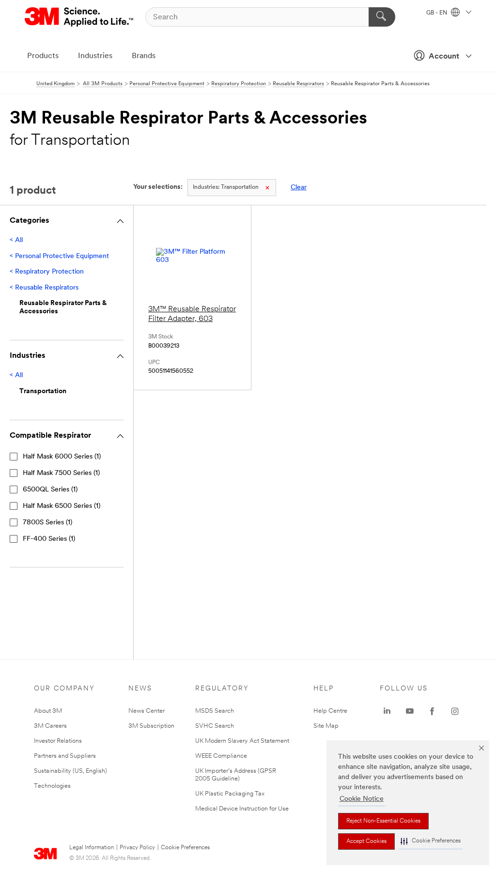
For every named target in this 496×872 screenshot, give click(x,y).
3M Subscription (151, 726)
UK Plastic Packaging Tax (229, 794)
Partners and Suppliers (65, 756)
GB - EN (437, 13)
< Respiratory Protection (47, 271)
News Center (146, 711)
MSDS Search (214, 711)
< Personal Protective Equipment (59, 256)
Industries (95, 56)
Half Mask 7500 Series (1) (61, 473)
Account (444, 57)
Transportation (226, 187)
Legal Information (91, 848)
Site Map (326, 726)
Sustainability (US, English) (70, 771)
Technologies (52, 786)
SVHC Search (214, 726)
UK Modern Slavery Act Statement (242, 741)
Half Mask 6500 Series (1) (61, 506)
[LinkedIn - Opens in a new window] (387, 711)
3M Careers (50, 726)
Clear (299, 187)
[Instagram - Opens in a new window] (455, 711)
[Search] (382, 17)
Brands (143, 56)
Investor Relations (58, 741)
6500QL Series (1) (50, 489)
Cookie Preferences (185, 848)
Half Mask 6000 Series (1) (62, 456)
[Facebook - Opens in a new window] (432, 711)
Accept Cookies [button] (366, 841)
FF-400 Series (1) (49, 539)
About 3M (48, 711)
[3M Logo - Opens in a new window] (80, 17)
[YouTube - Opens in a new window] (410, 711)
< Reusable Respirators (44, 287)
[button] (431, 841)
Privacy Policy (137, 848)
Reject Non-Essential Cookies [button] (383, 821)
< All (16, 240)
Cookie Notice (362, 799)
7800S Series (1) (47, 522)
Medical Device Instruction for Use (242, 809)
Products (43, 56)
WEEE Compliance (221, 756)
